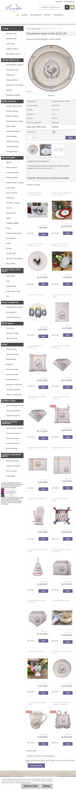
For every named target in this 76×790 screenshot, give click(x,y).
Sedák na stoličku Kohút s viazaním (61, 397)
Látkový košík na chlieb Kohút (60, 499)
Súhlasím (46, 786)
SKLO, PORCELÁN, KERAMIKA (57, 178)
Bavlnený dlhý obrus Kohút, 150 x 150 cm (37, 397)
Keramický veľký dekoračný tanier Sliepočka (62, 194)
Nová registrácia (69, 1)
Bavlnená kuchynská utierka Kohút (62, 296)
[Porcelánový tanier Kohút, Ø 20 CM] (33, 144)
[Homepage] (17, 15)
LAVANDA (24, 15)
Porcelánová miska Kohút (61, 600)
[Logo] (13, 7)
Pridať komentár (36, 765)
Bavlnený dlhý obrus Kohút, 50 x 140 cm (61, 550)
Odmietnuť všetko (30, 786)
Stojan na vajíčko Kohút (36, 651)
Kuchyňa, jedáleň (36, 28)
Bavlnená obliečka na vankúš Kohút (35, 347)
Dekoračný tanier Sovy (35, 295)
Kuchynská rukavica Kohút (37, 498)
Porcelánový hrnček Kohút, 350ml (37, 703)
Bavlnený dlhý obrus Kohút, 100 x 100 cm (61, 347)
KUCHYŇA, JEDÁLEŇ (35, 178)
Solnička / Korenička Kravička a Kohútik (35, 194)
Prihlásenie (59, 1)
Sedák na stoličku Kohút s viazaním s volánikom (61, 703)
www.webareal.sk (19, 776)
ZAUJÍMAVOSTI (59, 15)
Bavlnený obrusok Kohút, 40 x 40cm (62, 448)
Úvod (28, 28)
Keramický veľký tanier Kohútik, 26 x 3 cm (35, 245)
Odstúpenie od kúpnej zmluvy (66, 776)
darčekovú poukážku (16, 498)
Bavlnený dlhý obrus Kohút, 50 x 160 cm (37, 601)
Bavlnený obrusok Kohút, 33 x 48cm (37, 448)
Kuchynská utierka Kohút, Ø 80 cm (37, 550)
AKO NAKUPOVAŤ (36, 15)
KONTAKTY (47, 15)
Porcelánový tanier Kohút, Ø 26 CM (62, 652)
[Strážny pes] (53, 131)
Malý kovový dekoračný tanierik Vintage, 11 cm (60, 245)
